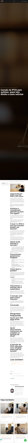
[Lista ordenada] (17, 375)
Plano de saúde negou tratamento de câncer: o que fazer (7, 436)
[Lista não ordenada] (18, 375)
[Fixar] (16, 375)
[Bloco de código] (19, 375)
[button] (14, 1)
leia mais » (3, 419)
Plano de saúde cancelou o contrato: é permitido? (6, 415)
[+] (22, 375)
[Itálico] (14, 375)
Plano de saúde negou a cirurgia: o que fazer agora (20, 435)
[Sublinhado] (15, 375)
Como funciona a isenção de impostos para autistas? (18, 361)
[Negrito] (13, 375)
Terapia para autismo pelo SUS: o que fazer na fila (20, 415)
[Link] (20, 375)
